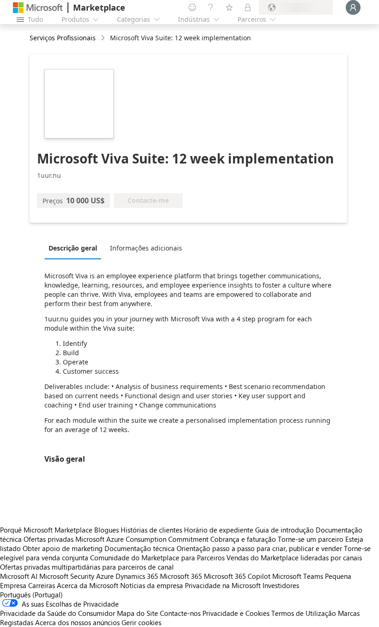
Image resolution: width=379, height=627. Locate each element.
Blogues (106, 529)
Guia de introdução (284, 529)
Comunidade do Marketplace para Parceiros (157, 557)
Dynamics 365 (137, 576)
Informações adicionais (146, 248)
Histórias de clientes (151, 529)
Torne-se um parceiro (310, 539)
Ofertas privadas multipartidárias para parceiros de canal (87, 566)
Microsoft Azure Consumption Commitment (142, 539)
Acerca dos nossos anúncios (77, 622)
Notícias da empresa (151, 585)
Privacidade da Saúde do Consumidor (57, 613)
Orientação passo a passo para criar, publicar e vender (259, 548)
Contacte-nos (180, 613)
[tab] (75, 248)
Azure (105, 576)
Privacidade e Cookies (235, 613)
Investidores (281, 585)
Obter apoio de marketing (63, 548)
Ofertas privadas (48, 539)
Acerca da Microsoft (87, 585)
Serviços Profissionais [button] (63, 37)
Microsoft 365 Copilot (237, 576)
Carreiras (41, 585)
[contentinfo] (103, 38)
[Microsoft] (38, 7)
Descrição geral (73, 248)
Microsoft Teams (297, 576)
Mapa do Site (137, 613)
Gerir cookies (141, 622)
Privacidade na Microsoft (223, 585)
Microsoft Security (66, 576)
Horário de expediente (218, 529)
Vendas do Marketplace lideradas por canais (294, 557)
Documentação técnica (139, 548)
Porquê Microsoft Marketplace (46, 529)
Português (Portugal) (31, 594)
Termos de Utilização (303, 613)
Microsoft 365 (181, 576)
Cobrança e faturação (243, 539)
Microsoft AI (18, 576)
